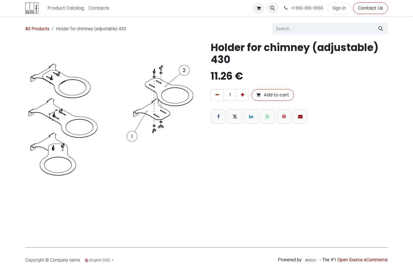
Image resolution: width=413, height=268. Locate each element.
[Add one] (242, 95)
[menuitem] (65, 8)
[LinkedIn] (251, 116)
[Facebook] (218, 116)
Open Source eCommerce (362, 260)
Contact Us (370, 8)
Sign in (339, 8)
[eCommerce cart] (258, 8)
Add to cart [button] (276, 95)
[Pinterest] (284, 116)
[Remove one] (217, 95)
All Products (37, 28)
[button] (272, 8)
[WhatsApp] (267, 116)
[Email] (300, 116)
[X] (235, 116)
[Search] (381, 29)
